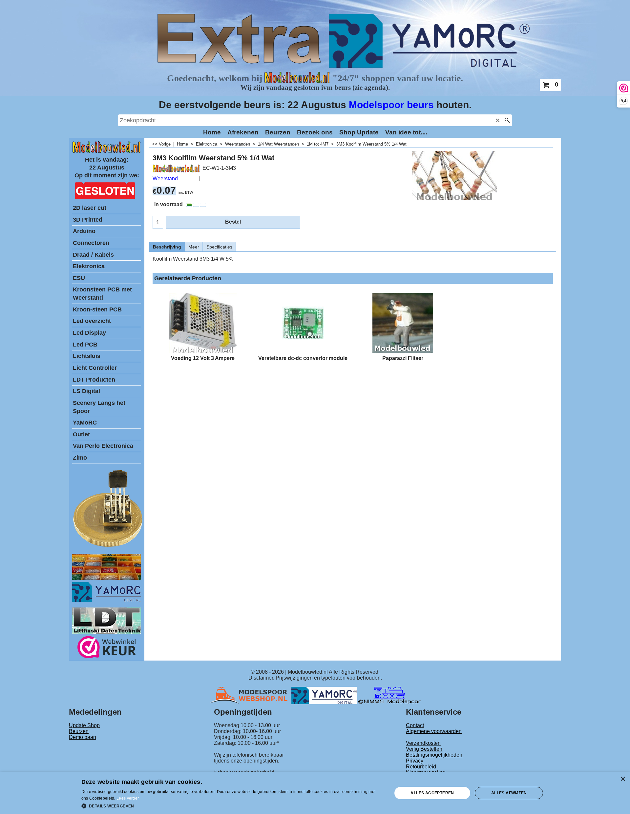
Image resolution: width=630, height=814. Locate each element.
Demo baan (82, 737)
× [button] (622, 779)
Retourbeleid (421, 766)
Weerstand (165, 178)
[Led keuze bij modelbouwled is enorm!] (106, 578)
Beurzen (79, 731)
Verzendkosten (423, 743)
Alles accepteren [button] (432, 793)
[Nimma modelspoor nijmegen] (389, 695)
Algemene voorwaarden (434, 731)
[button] (232, 805)
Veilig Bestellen (424, 749)
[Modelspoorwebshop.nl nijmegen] (250, 695)
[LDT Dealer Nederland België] (108, 546)
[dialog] (315, 793)
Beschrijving (167, 246)
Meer (193, 246)
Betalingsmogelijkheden (434, 755)
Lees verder (127, 798)
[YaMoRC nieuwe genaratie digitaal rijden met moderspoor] (106, 600)
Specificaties (219, 246)
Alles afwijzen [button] (509, 793)
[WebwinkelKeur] (106, 648)
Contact (415, 725)
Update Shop (84, 725)
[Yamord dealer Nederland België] (324, 695)
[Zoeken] (507, 120)
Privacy (414, 761)
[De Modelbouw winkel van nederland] (106, 151)
